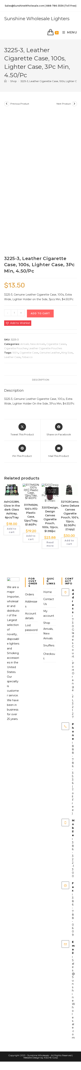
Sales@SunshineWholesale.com (73, 999)
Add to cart (40, 313)
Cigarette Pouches (15, 348)
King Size (67, 352)
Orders (29, 594)
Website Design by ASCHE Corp (40, 1057)
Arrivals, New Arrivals (32, 343)
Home (47, 592)
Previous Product (19, 103)
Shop (46, 623)
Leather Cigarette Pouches (45, 348)
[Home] (5, 81)
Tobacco (27, 357)
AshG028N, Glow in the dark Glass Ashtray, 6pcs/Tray (12, 509)
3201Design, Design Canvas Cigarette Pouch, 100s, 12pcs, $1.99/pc (50, 519)
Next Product (64, 103)
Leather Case (12, 357)
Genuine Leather (50, 352)
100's (15, 352)
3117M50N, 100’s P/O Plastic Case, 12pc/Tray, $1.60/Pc (31, 514)
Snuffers (48, 645)
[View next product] (74, 103)
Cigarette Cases (56, 343)
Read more (50, 544)
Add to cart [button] (11, 530)
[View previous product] (6, 103)
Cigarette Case (29, 352)
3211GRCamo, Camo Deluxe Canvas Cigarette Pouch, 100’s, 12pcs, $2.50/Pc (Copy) (70, 515)
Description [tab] (40, 379)
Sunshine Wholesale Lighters (37, 18)
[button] (17, 323)
